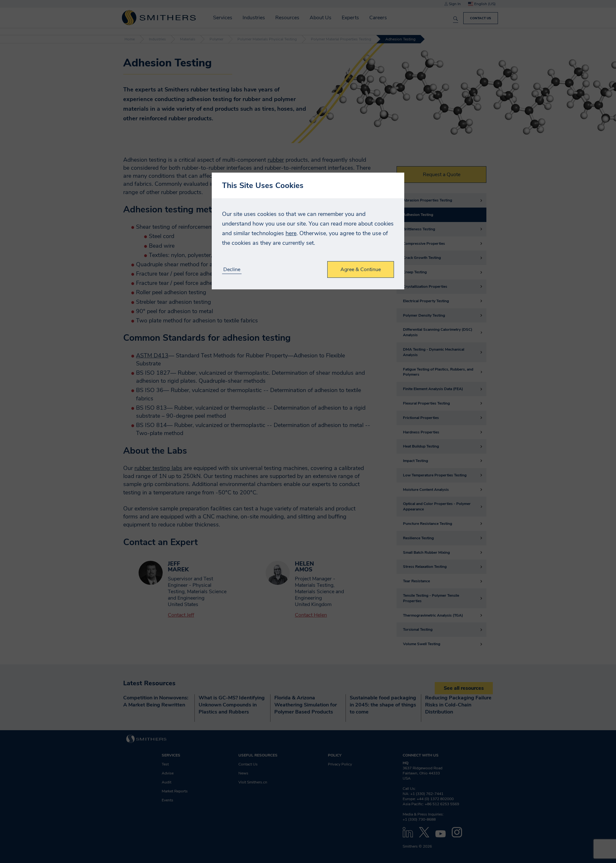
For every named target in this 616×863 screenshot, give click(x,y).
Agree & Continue (360, 269)
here (291, 233)
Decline (231, 269)
